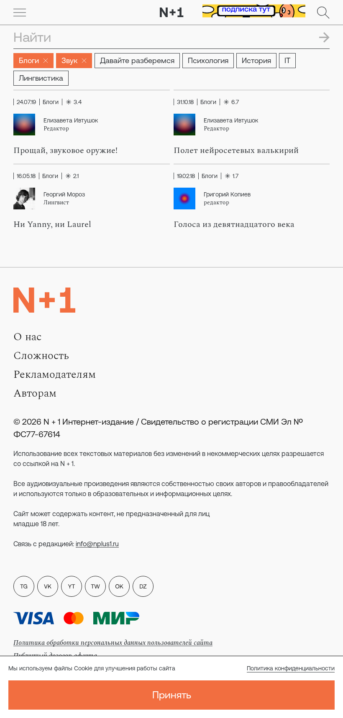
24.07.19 (26, 102)
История (256, 60)
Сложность (41, 355)
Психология (208, 60)
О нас (27, 336)
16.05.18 (26, 176)
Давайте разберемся (137, 60)
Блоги (29, 60)
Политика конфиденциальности (291, 668)
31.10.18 (185, 102)
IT (287, 60)
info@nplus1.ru (97, 543)
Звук (69, 60)
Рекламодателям (54, 374)
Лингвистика (41, 78)
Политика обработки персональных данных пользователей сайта (112, 643)
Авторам (34, 393)
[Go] (19, 12)
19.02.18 (186, 176)
